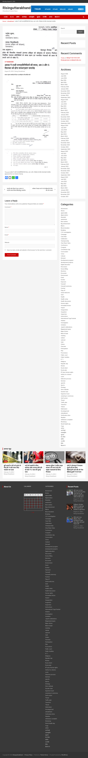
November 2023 (65, 145)
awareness (64, 219)
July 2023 (63, 153)
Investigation (64, 323)
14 (36, 502)
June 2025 (64, 104)
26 (30, 507)
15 (38, 502)
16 (41, 502)
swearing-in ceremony (67, 396)
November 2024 (65, 119)
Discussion (64, 267)
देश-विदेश (63, 437)
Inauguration (64, 310)
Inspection (64, 314)
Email (7, 235)
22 (38, 504)
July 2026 (63, 76)
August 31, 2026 (78, 499)
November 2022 (65, 170)
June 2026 (64, 78)
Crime (62, 254)
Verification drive (65, 415)
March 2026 (64, 84)
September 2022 (65, 175)
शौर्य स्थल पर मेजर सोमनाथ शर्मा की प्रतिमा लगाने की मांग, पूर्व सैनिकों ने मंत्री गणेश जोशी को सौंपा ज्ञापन (79, 494)
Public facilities (65, 357)
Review (63, 366)
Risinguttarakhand (17, 8)
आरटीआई (24, 17)
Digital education (65, 264)
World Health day (65, 424)
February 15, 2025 (51, 474)
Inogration (64, 312)
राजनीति (44, 17)
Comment (8, 207)
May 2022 (63, 183)
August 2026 (64, 74)
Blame (62, 226)
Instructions (64, 316)
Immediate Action (66, 305)
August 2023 (64, 151)
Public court (64, 355)
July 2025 (63, 102)
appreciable (64, 213)
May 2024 (63, 132)
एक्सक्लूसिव (31, 17)
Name (7, 227)
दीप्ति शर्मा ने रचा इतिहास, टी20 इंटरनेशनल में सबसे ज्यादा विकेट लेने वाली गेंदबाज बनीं (79, 520)
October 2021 (64, 196)
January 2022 (64, 190)
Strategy (63, 387)
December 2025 (65, 91)
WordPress (64, 755)
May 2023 (63, 158)
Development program (67, 260)
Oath (62, 342)
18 (28, 504)
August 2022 (64, 177)
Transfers (63, 404)
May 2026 (63, 80)
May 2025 (63, 106)
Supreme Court (65, 394)
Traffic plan (64, 402)
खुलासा (38, 17)
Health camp (64, 299)
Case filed (63, 236)
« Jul (32, 512)
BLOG (12, 17)
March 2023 (64, 162)
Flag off (63, 290)
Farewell (63, 284)
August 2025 (64, 99)
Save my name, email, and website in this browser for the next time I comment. (29, 250)
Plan (62, 351)
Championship (65, 241)
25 (28, 507)
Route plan (64, 370)
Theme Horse (44, 755)
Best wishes (64, 221)
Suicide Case (64, 391)
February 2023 (65, 164)
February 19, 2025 (9, 472)
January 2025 (64, 115)
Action (63, 211)
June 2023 (64, 155)
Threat (63, 400)
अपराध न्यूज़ (7, 449)
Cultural (63, 256)
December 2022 (65, 168)
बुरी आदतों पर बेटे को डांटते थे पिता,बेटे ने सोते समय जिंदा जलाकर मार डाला (12, 468)
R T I (62, 359)
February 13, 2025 (72, 474)
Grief (62, 295)
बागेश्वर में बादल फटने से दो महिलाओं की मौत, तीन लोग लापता (42, 189)
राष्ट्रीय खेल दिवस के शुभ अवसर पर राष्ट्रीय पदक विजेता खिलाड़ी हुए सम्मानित (16, 189)
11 (28, 502)
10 (25, 502)
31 (25, 509)
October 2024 (64, 121)
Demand (63, 258)
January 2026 (64, 89)
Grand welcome (65, 292)
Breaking (63, 230)
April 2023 (63, 160)
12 (30, 502)
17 (25, 504)
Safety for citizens (66, 374)
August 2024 (64, 125)
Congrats (63, 247)
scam (62, 376)
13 (33, 502)
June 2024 (64, 130)
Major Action (64, 331)
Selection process (66, 379)
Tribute (63, 407)
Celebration (64, 239)
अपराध (50, 17)
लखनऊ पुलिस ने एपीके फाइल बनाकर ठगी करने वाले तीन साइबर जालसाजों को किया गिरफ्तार (54, 469)
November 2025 (65, 93)
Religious (63, 361)
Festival (63, 288)
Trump (62, 58)
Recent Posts (73, 487)
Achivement (64, 208)
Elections (63, 271)
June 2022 (64, 181)
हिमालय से (57, 17)
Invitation (63, 325)
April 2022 (63, 186)
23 (41, 504)
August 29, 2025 (9, 71)
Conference (64, 245)
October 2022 (64, 173)
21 (36, 504)
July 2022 (63, 179)
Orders (63, 344)
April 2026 (63, 82)
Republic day (64, 363)
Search (63, 28)
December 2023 (65, 143)
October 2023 (64, 147)
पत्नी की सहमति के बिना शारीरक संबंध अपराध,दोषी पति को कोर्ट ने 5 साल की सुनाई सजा (33, 469)
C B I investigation (66, 232)
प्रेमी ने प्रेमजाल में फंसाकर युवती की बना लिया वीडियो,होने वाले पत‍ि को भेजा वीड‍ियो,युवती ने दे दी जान (75, 469)
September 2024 (65, 123)
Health (62, 297)
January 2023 (64, 166)
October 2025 (64, 95)
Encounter (64, 273)
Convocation (64, 251)
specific (63, 383)
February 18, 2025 (30, 474)
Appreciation (64, 215)
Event (62, 277)
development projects (67, 262)
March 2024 (64, 136)
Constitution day (65, 249)
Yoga (62, 426)
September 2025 (65, 97)
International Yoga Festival (68, 318)
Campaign (64, 234)
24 (25, 507)
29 (38, 507)
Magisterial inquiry (66, 329)
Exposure (63, 282)
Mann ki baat (64, 333)
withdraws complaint (67, 419)
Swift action (64, 398)
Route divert (64, 368)
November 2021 (65, 194)
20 (33, 504)
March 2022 (64, 188)
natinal (63, 338)
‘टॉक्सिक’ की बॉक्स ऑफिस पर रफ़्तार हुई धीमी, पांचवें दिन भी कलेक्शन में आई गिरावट (79, 507)
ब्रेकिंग (17, 17)
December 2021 (65, 192)
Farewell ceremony (66, 286)
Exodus (63, 279)
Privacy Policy (28, 755)
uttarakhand (9, 62)
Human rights (64, 303)
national (63, 340)
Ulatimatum (64, 409)
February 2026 (65, 87)
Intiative (63, 320)
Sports (63, 385)
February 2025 (65, 112)
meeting (63, 335)
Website (7, 242)
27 (33, 507)
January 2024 (64, 140)
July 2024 (63, 127)
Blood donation (65, 228)
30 (41, 507)
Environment (64, 275)
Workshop (64, 422)
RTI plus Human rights (67, 372)
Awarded (63, 217)
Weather (63, 417)
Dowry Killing (64, 269)
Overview (63, 346)
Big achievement (65, 223)
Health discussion (66, 301)
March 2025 (64, 110)
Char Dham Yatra (65, 243)
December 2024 (65, 117)
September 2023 (65, 149)
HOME (6, 17)
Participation (64, 348)
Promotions (64, 353)
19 (30, 504)
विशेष (62, 443)
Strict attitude (64, 389)
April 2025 (63, 108)
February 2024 (65, 138)
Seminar (63, 381)
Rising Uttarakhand (20, 71)
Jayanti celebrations (66, 327)
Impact (63, 307)
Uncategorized (65, 411)
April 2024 (63, 134)
